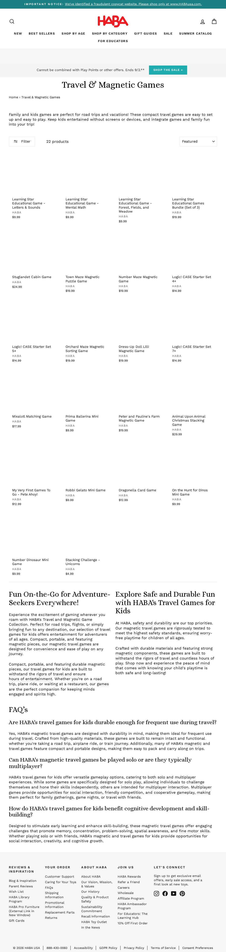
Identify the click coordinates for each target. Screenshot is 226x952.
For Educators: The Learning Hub (132, 916)
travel (27, 738)
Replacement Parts (60, 912)
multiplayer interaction (167, 787)
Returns (51, 918)
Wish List (16, 892)
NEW (18, 33)
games (103, 684)
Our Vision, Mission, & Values (96, 884)
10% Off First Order (133, 923)
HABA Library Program (19, 899)
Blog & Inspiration (22, 881)
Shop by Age (73, 33)
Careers (124, 888)
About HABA (91, 876)
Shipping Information (54, 895)
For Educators (113, 41)
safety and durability (152, 623)
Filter (25, 141)
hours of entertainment (30, 679)
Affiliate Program (131, 898)
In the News (90, 927)
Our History (90, 892)
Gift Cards (16, 921)
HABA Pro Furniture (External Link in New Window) (24, 911)
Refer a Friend (129, 882)
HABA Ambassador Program (132, 906)
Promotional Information (54, 905)
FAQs (49, 888)
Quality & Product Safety (95, 899)
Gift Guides (145, 33)
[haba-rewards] (194, 21)
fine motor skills (194, 831)
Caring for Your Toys (60, 882)
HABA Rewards (129, 876)
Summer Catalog (195, 33)
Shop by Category (110, 33)
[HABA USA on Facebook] (165, 893)
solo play (132, 782)
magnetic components (136, 653)
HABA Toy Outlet (94, 922)
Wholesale (126, 893)
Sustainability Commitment (91, 909)
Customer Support (59, 876)
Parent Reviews (21, 886)
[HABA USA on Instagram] (156, 893)
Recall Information (95, 916)
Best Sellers (42, 33)
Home (13, 97)
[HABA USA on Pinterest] (182, 893)
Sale (168, 33)
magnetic (193, 743)
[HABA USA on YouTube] (173, 893)
